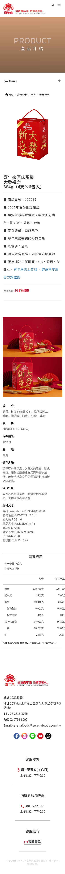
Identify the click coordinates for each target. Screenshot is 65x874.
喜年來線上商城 (25, 269)
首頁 (11, 94)
